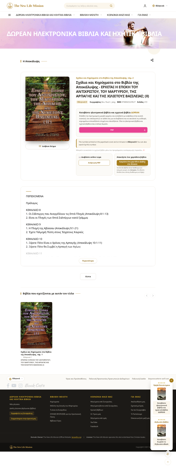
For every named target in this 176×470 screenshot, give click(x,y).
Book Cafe (35, 385)
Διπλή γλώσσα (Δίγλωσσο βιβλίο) (23, 408)
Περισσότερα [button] (88, 261)
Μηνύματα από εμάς (98, 418)
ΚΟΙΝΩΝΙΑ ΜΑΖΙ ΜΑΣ (101, 397)
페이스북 (8, 385)
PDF (112, 130)
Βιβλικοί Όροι (55, 420)
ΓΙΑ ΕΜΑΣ (136, 397)
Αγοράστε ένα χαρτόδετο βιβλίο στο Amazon (132, 163)
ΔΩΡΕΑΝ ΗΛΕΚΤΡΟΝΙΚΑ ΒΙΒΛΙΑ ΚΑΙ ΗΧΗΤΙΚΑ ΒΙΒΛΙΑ (25, 398)
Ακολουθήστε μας (138, 401)
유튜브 (13, 385)
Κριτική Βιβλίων (96, 410)
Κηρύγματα (54, 401)
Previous (146, 295)
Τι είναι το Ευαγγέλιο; (58, 410)
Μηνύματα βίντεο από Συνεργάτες (103, 406)
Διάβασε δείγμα (49, 146)
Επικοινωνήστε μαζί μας (158, 378)
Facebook (94, 426)
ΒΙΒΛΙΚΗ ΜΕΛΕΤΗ (59, 397)
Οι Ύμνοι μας (95, 414)
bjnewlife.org (76, 437)
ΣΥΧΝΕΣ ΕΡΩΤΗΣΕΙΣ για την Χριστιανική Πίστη (65, 415)
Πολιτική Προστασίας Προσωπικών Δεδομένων (109, 378)
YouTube (93, 422)
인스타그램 (21, 385)
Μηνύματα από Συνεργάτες (101, 401)
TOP (168, 462)
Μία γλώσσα (15, 404)
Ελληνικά (160, 5)
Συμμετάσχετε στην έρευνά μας (23, 418)
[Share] (152, 60)
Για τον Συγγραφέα (138, 410)
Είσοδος (145, 6)
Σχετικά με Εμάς (137, 406)
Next (152, 295)
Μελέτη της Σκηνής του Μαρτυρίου (64, 406)
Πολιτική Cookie (139, 378)
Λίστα (88, 276)
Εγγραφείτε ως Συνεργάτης (21, 413)
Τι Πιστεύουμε (136, 414)
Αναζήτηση (111, 6)
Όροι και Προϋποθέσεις (76, 378)
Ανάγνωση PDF (94, 163)
